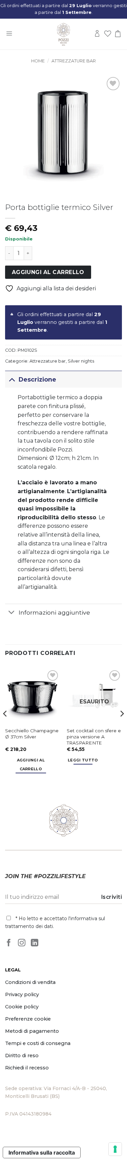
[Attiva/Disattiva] (11, 379)
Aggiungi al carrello (48, 272)
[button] (9, 34)
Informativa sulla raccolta (41, 1152)
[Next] (122, 727)
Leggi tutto (83, 760)
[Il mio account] (97, 34)
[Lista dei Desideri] (108, 34)
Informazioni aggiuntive (54, 612)
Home (38, 60)
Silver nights (81, 361)
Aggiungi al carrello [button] (31, 764)
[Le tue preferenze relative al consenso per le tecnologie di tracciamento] (115, 1149)
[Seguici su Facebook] (9, 943)
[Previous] (5, 727)
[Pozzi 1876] (63, 34)
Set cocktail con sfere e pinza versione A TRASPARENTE (94, 736)
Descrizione (37, 379)
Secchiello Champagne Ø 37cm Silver (32, 733)
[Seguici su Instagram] (21, 943)
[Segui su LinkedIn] (34, 943)
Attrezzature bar (73, 60)
